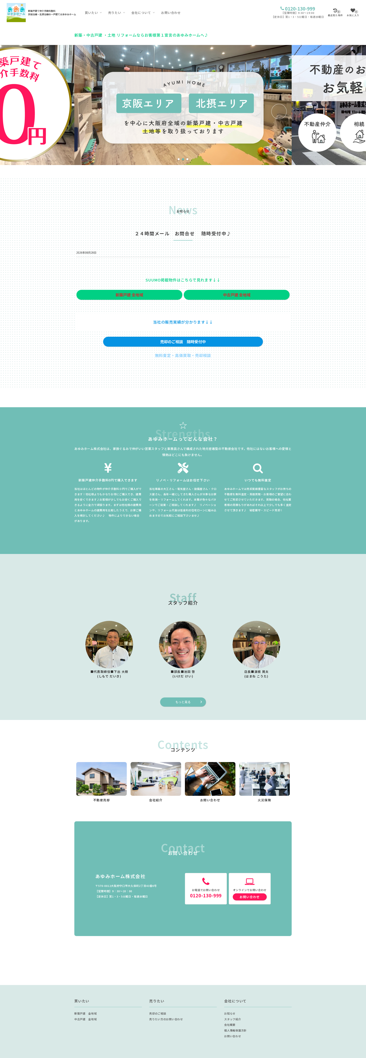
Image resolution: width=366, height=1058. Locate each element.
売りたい (114, 12)
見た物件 (335, 13)
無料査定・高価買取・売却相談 (183, 355)
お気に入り (353, 13)
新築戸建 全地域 (85, 1013)
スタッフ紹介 (232, 1019)
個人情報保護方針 (235, 1030)
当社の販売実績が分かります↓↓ (183, 322)
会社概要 (229, 1025)
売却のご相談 (157, 1013)
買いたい (91, 12)
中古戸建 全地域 (85, 1019)
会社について (141, 12)
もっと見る (183, 702)
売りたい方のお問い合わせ (166, 1019)
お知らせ (229, 1013)
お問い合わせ (171, 12)
